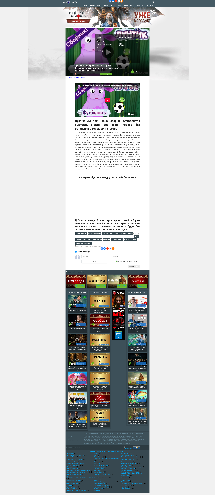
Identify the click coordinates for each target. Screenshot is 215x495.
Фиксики (124, 487)
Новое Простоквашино (101, 478)
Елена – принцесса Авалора (75, 463)
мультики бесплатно (94, 233)
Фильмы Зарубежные (141, 286)
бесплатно (106, 239)
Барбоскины (125, 453)
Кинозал (85, 5)
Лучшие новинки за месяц (136, 292)
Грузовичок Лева (71, 462)
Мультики (106, 5)
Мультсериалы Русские (73, 474)
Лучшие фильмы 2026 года (99, 292)
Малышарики (70, 467)
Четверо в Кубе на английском (76, 490)
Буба (95, 455)
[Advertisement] (107, 194)
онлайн (117, 233)
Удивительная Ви (71, 487)
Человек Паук (98, 489)
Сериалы (92, 5)
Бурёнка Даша (71, 457)
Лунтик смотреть (81, 233)
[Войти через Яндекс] (116, 1)
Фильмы (99, 5)
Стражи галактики (99, 483)
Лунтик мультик (97, 239)
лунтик (136, 236)
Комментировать (134, 266)
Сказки (96, 480)
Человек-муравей (72, 489)
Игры (119, 5)
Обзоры (126, 5)
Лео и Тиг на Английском (129, 463)
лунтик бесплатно (117, 239)
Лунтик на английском (101, 465)
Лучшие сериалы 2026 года (77, 292)
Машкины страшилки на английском (78, 470)
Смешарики (125, 482)
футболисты (86, 239)
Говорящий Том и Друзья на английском (106, 458)
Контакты (150, 5)
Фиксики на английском (101, 487)
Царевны (97, 490)
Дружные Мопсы (126, 462)
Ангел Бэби (70, 453)
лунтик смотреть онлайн (83, 243)
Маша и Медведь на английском (131, 467)
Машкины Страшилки (128, 468)
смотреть (134, 239)
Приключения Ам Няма (73, 480)
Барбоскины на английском (75, 455)
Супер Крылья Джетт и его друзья (132, 483)
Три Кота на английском (101, 485)
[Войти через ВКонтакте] (113, 1)
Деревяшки (97, 462)
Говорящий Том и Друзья (74, 459)
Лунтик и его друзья (106, 74)
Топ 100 (132, 5)
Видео (138, 5)
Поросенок (124, 478)
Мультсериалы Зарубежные (130, 472)
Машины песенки (72, 468)
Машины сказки (99, 468)
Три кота (69, 485)
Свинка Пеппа (125, 480)
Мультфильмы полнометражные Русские (79, 477)
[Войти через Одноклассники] (121, 1)
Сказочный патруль (72, 482)
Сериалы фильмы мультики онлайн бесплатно (107, 451)
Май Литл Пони (126, 465)
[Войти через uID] (110, 1)
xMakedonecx (80, 74)
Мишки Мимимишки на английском (77, 472)
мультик (78, 239)
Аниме (96, 453)
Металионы (97, 470)
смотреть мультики (127, 233)
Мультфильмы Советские (102, 474)
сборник (126, 239)
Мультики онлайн (107, 233)
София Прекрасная (72, 483)
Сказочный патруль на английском (105, 482)
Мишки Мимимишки (127, 470)
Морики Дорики (99, 472)
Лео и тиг (97, 463)
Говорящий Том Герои (128, 459)
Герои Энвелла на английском (130, 457)
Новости (113, 5)
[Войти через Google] (118, 1)
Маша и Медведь (99, 467)
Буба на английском (127, 455)
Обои (143, 5)
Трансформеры (126, 485)
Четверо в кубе (126, 489)
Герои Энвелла (98, 457)
